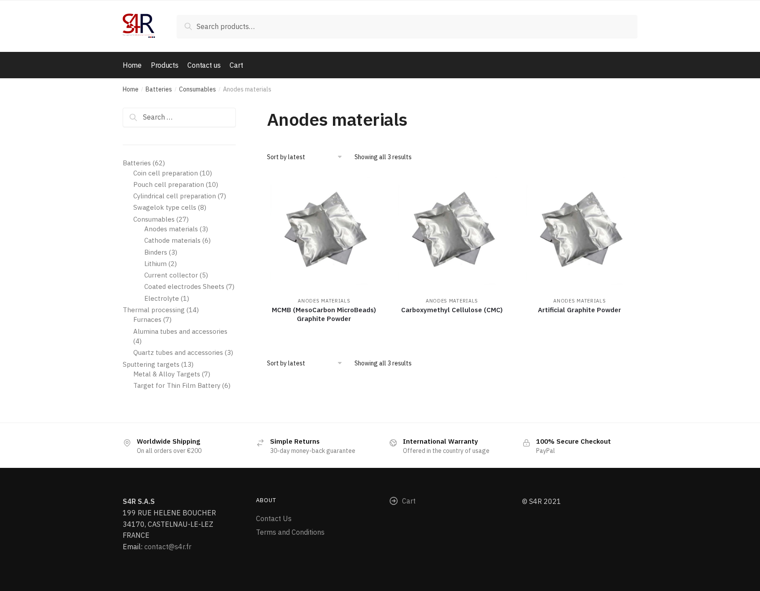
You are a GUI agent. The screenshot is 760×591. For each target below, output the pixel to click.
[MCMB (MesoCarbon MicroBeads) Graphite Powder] (324, 235)
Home (131, 89)
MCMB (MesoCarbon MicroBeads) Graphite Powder (324, 314)
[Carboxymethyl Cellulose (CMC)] (452, 235)
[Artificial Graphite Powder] (579, 235)
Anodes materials (324, 301)
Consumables (197, 89)
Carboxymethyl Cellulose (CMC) (452, 310)
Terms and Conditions (290, 532)
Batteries (159, 89)
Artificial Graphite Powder (579, 310)
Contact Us (274, 518)
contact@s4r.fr (167, 546)
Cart (409, 500)
